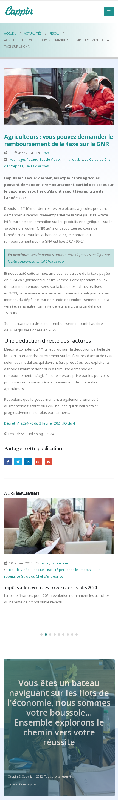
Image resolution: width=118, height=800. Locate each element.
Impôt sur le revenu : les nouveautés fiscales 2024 (50, 587)
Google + (38, 461)
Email (48, 461)
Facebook (8, 461)
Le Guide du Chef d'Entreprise (39, 576)
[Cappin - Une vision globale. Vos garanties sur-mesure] (19, 11)
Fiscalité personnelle (62, 569)
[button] (41, 634)
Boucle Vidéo (49, 159)
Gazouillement (18, 461)
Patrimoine (59, 563)
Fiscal (46, 153)
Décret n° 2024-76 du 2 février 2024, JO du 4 (39, 423)
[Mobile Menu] (109, 11)
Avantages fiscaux (24, 159)
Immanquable (72, 159)
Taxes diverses (37, 166)
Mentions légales (24, 784)
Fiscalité (37, 569)
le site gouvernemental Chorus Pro (35, 261)
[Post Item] (59, 526)
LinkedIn (28, 461)
